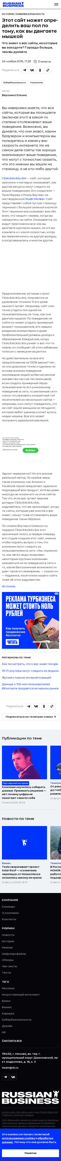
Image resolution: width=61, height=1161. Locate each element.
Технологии (36, 83)
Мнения (7, 947)
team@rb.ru (10, 1068)
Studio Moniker (35, 199)
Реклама (8, 988)
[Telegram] (5, 1077)
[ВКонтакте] (13, 1077)
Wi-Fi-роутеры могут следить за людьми (30, 671)
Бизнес (7, 1007)
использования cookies (18, 1138)
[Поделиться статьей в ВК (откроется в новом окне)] (32, 70)
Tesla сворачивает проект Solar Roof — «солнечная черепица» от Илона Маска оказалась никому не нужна (22, 872)
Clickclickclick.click (14, 178)
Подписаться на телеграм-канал (29, 717)
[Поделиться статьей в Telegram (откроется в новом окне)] (24, 70)
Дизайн (7, 1026)
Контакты (9, 919)
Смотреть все (12, 1040)
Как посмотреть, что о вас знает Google (30, 664)
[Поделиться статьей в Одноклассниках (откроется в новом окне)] (40, 70)
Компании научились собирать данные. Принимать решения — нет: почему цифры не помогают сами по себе (24, 792)
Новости (8, 935)
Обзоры (8, 960)
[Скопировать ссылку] (48, 70)
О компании (10, 913)
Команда (8, 906)
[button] (56, 4)
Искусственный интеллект (21, 994)
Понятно (31, 1153)
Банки (6, 1001)
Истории (8, 14)
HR (4, 1032)
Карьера (8, 1013)
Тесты (6, 972)
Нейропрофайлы (14, 954)
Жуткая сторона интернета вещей (26, 677)
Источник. (9, 586)
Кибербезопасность (30, 14)
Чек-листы (9, 966)
